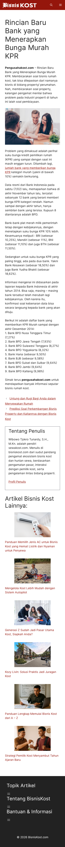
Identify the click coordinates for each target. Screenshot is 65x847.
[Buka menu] (9, 794)
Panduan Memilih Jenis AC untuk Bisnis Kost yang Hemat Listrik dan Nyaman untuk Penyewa (31, 546)
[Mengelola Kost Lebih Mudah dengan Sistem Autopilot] (32, 581)
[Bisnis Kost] (19, 5)
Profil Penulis (17, 481)
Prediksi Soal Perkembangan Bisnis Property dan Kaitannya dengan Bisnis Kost (31, 414)
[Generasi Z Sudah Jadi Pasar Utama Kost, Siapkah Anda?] (32, 623)
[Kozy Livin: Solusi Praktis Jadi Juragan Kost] (32, 664)
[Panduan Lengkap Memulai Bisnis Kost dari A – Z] (32, 706)
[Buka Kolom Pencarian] (51, 5)
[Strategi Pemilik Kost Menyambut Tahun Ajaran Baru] (32, 748)
